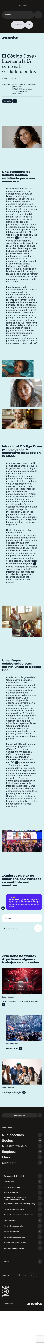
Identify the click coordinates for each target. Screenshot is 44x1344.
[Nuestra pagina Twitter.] (32, 1275)
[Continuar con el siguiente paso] (38, 928)
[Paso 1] (4, 928)
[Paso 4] (9, 928)
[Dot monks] (10, 38)
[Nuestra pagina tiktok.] (38, 1275)
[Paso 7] (14, 928)
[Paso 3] (8, 928)
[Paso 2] (6, 928)
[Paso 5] (11, 928)
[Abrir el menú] (40, 38)
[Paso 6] (13, 928)
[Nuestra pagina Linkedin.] (25, 1275)
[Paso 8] (16, 928)
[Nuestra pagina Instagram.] (19, 1275)
